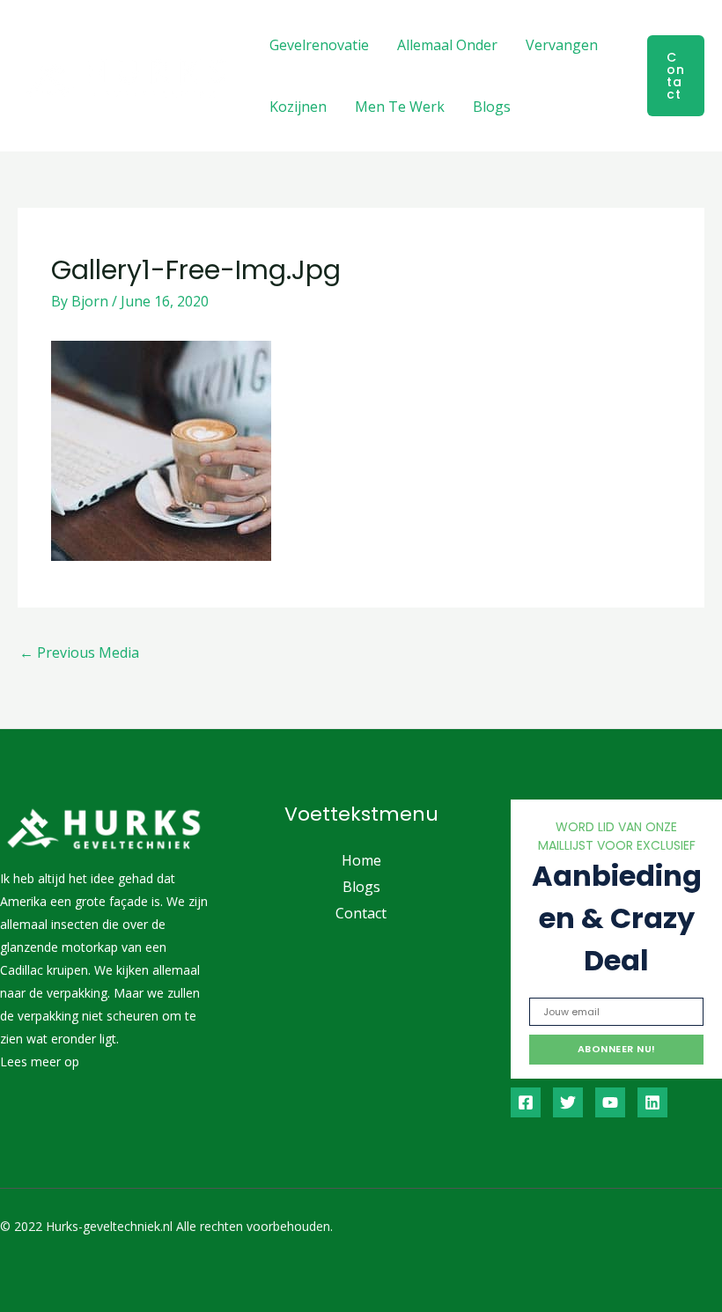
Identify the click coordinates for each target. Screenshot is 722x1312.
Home (361, 860)
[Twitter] (568, 1102)
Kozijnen (298, 106)
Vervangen (562, 45)
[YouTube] (610, 1102)
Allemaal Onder (447, 45)
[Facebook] (526, 1102)
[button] (675, 75)
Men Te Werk (400, 106)
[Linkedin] (652, 1102)
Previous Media (79, 652)
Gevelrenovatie (319, 45)
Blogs (492, 106)
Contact (361, 913)
